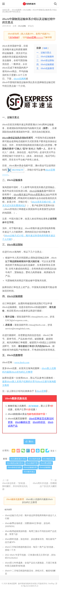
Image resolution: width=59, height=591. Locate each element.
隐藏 (45, 48)
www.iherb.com (21, 362)
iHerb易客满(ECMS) (40, 194)
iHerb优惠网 (16, 10)
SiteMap (51, 583)
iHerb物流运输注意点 (15, 463)
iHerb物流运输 (48, 459)
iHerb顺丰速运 (21, 194)
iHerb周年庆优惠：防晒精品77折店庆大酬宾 (45, 484)
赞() (31, 441)
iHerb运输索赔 (15, 296)
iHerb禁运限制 (15, 244)
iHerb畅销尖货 (22, 422)
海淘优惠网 (29, 3)
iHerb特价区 (39, 422)
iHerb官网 (41, 391)
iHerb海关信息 (34, 459)
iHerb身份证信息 (10, 138)
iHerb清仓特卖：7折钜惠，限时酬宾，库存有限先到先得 (15, 486)
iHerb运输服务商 (37, 191)
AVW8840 (14, 37)
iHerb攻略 (27, 10)
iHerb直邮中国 (32, 463)
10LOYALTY (17, 170)
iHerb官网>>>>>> (35, 37)
